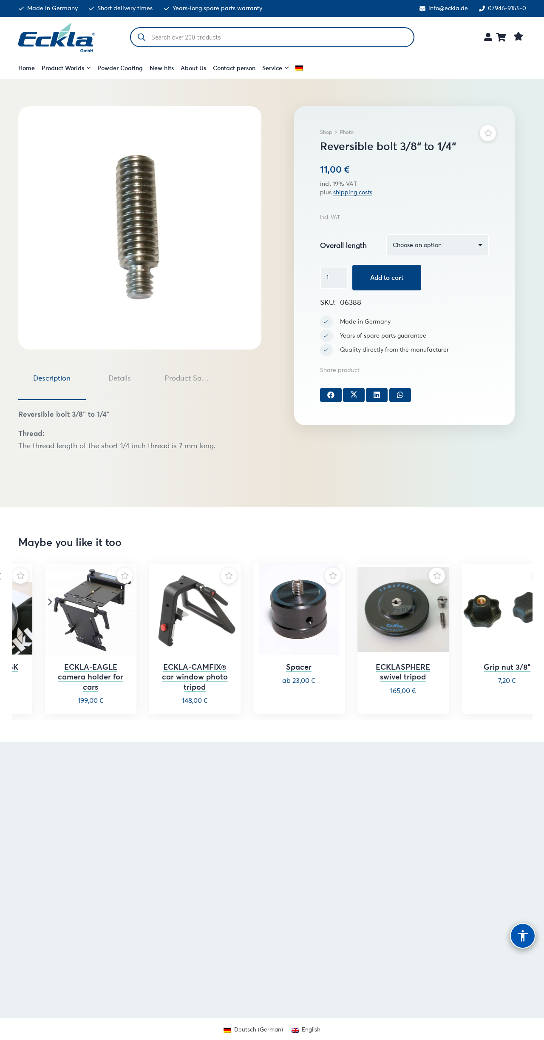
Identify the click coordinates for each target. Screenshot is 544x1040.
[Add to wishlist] (488, 133)
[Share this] (331, 395)
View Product (281, 702)
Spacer (281, 667)
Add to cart (386, 277)
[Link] (488, 37)
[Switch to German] (300, 68)
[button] (87, 68)
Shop (326, 132)
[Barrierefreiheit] (523, 936)
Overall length (343, 245)
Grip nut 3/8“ (489, 667)
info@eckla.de (448, 8)
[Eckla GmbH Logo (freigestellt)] (56, 37)
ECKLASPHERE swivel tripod (385, 672)
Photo (347, 132)
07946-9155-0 (507, 8)
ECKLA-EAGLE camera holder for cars (72, 677)
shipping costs (352, 192)
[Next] (49, 602)
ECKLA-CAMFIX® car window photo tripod (177, 677)
